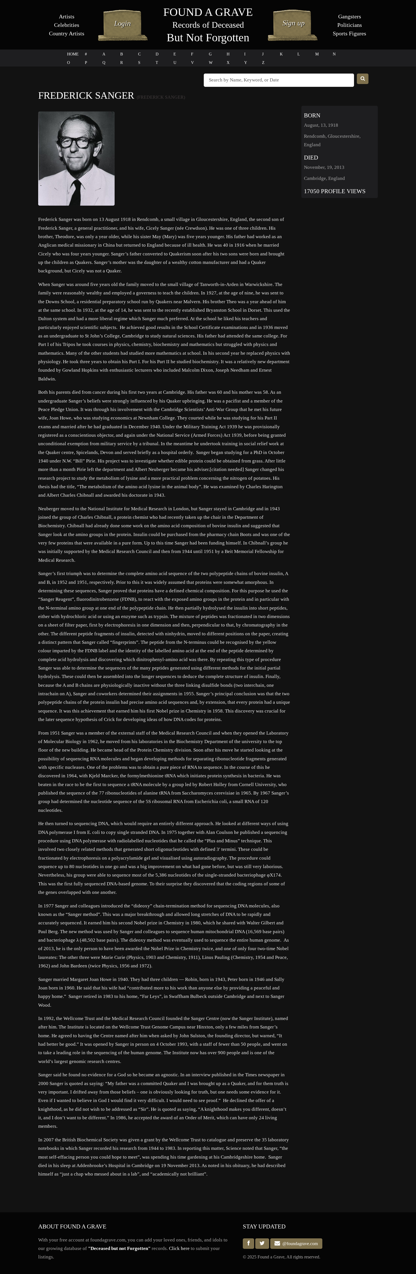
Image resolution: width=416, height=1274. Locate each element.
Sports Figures (349, 33)
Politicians (349, 25)
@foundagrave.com (299, 1243)
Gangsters (349, 16)
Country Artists (66, 33)
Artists (66, 16)
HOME (73, 54)
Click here (179, 1248)
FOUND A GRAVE (208, 12)
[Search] (363, 79)
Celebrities (66, 25)
